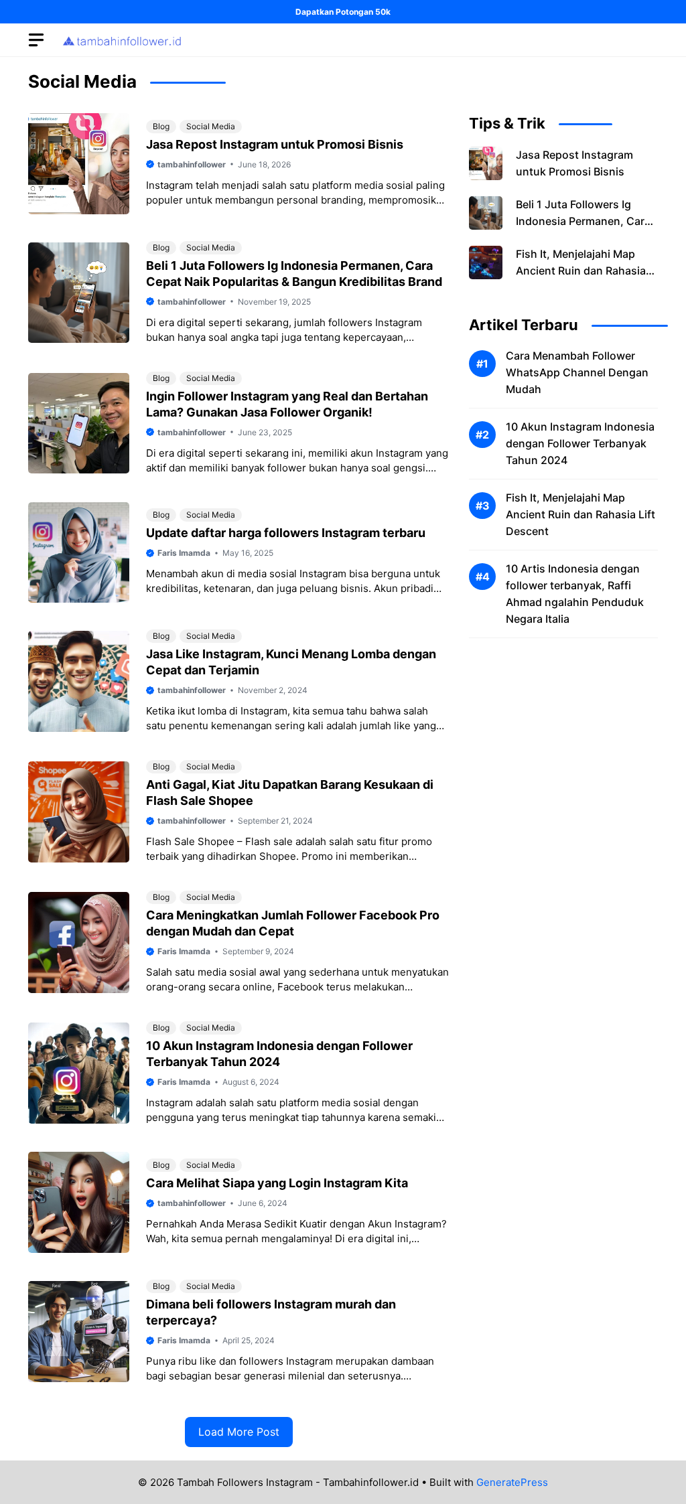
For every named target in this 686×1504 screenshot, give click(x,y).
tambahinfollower (191, 164)
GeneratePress (512, 1482)
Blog (161, 126)
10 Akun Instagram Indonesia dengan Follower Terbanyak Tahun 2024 (580, 443)
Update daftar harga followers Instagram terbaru (285, 533)
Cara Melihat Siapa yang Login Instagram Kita (277, 1183)
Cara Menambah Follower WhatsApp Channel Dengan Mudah (577, 372)
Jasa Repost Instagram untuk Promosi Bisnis (274, 144)
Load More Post (238, 1431)
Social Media (210, 126)
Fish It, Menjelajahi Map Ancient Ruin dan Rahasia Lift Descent (581, 270)
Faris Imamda (183, 553)
